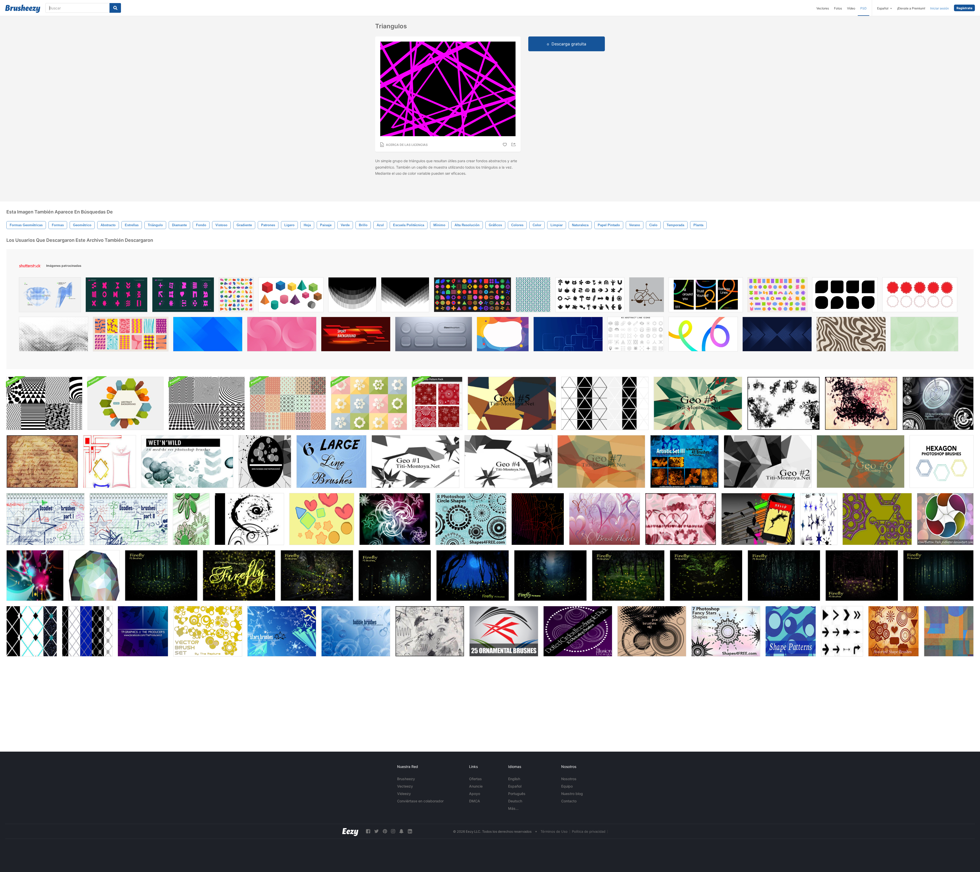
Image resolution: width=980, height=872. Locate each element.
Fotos (838, 8)
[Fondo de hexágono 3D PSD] (126, 403)
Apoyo (474, 793)
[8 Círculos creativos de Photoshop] (470, 519)
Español (514, 786)
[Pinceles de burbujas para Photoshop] (355, 631)
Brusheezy (406, 779)
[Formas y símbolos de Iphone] (758, 519)
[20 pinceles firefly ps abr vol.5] (861, 575)
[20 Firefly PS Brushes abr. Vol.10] (316, 575)
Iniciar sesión (939, 8)
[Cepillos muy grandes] (651, 631)
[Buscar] (115, 8)
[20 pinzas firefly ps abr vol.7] (784, 575)
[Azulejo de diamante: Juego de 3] (31, 631)
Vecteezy (405, 786)
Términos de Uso (554, 831)
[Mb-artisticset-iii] (684, 461)
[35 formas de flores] (191, 519)
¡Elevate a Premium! (911, 8)
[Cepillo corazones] (604, 519)
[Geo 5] (512, 403)
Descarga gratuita (569, 43)
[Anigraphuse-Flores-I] (394, 519)
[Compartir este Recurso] (514, 144)
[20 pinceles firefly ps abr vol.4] (161, 575)
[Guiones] (42, 461)
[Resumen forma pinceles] (264, 461)
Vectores (822, 8)
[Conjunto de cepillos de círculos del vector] (938, 403)
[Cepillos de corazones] (680, 519)
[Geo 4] (508, 461)
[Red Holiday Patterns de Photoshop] (437, 403)
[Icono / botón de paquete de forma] (945, 519)
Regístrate (964, 8)
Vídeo (851, 8)
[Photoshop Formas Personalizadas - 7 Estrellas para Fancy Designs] (725, 631)
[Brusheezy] (22, 9)
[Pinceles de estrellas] (818, 519)
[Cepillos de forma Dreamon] (783, 403)
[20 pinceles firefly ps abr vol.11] (239, 575)
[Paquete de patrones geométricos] (44, 403)
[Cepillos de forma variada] (893, 631)
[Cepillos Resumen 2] (143, 631)
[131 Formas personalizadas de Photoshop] (35, 575)
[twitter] (376, 831)
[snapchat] (401, 831)
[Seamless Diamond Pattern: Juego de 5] (87, 631)
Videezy (404, 793)
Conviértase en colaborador (420, 801)
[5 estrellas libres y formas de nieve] (877, 519)
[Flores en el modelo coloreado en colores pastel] (369, 403)
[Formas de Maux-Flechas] (842, 631)
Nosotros (569, 779)
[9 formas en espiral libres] (249, 519)
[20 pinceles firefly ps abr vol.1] (550, 575)
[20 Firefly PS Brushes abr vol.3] (394, 575)
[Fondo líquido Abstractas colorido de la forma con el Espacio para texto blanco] (503, 335)
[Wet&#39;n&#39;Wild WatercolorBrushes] (187, 461)
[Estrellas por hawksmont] (281, 631)
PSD (863, 8)
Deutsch (515, 801)
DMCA (474, 801)
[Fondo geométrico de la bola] (94, 575)
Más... (513, 808)
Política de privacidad (588, 831)
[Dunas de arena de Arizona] (949, 631)
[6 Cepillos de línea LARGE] (331, 461)
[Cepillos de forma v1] (861, 403)
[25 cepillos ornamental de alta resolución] (503, 631)
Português (516, 793)
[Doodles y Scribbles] (429, 631)
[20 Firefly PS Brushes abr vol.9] (628, 575)
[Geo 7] (601, 461)
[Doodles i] (45, 519)
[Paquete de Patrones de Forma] (790, 631)
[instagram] (393, 831)
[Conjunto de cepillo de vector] (207, 631)
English (514, 779)
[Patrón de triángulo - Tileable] (604, 403)
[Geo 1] (415, 461)
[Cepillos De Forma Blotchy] (321, 519)
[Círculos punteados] (577, 631)
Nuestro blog (572, 793)
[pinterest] (385, 831)
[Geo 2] (768, 461)
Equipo (567, 786)
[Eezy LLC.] (350, 831)
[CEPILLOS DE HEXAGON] (942, 461)
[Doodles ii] (129, 519)
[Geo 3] (698, 403)
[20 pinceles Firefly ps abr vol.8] (706, 575)
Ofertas (475, 779)
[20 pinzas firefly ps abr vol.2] (472, 575)
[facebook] (368, 831)
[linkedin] (410, 831)
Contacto (569, 801)
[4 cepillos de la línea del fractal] (537, 519)
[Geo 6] (860, 461)
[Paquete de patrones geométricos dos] (207, 403)
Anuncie (476, 786)
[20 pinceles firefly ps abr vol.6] (938, 575)
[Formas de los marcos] (109, 461)
